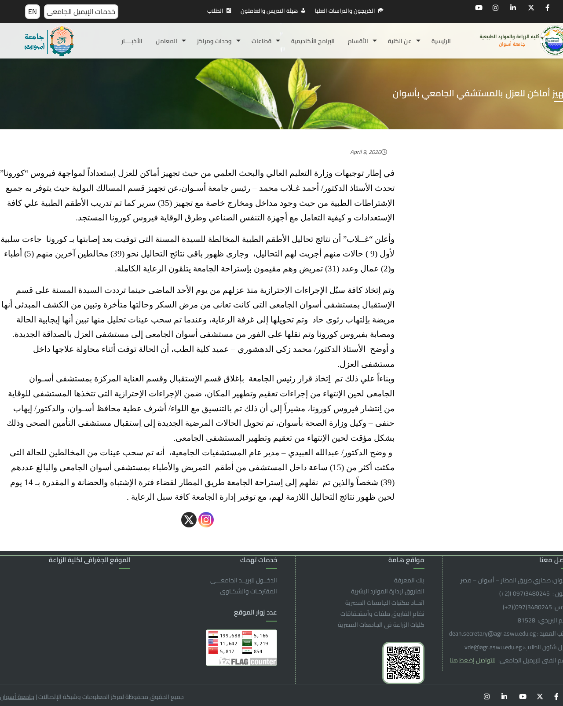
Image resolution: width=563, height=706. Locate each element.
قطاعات (261, 41)
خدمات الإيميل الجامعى (81, 11)
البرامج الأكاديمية (313, 41)
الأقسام (358, 41)
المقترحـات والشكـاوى (248, 591)
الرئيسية (441, 41)
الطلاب (215, 10)
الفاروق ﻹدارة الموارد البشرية (387, 591)
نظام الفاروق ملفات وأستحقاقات (382, 613)
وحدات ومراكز (214, 41)
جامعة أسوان (17, 696)
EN (32, 11)
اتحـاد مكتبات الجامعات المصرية (384, 602)
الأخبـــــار (132, 41)
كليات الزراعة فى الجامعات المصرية (381, 624)
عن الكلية (400, 41)
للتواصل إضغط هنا (473, 660)
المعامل (166, 41)
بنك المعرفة (409, 580)
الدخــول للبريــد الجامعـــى (243, 580)
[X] (189, 519)
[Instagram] (206, 519)
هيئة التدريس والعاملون (269, 10)
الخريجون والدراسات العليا (345, 10)
